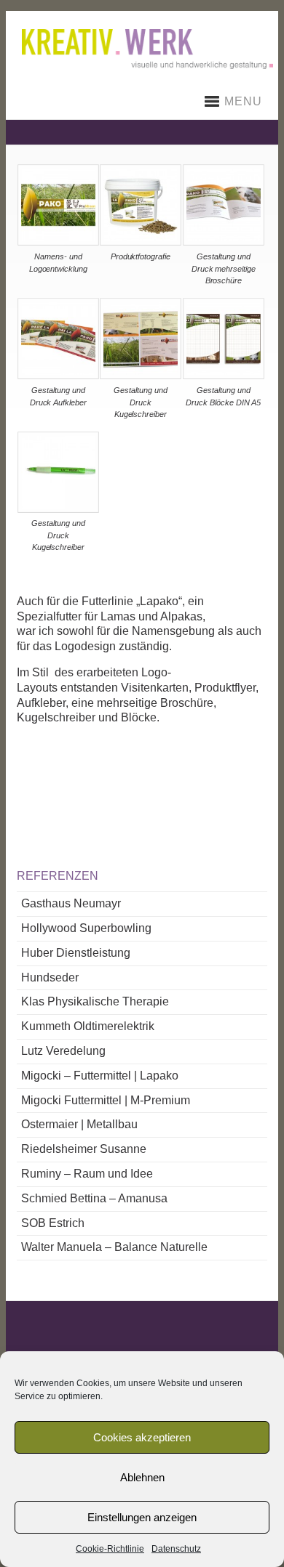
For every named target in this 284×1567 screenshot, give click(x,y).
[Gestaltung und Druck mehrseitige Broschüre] (224, 241)
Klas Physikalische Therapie (95, 1001)
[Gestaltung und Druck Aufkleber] (58, 375)
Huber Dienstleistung (75, 953)
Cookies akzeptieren (142, 1437)
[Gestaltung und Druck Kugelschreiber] (141, 375)
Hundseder (50, 977)
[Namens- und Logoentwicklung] (58, 241)
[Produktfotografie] (141, 241)
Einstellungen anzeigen (142, 1517)
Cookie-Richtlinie (110, 1549)
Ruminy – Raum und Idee (87, 1173)
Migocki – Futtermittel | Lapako (99, 1075)
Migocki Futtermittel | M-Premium (105, 1100)
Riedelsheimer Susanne (83, 1149)
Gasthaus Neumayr (71, 903)
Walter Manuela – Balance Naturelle (114, 1247)
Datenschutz (176, 1549)
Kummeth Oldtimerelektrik (87, 1026)
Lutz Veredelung (63, 1051)
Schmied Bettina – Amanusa (94, 1198)
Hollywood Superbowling (86, 928)
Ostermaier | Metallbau (79, 1124)
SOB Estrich (52, 1223)
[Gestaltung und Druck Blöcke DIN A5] (224, 375)
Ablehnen (142, 1477)
